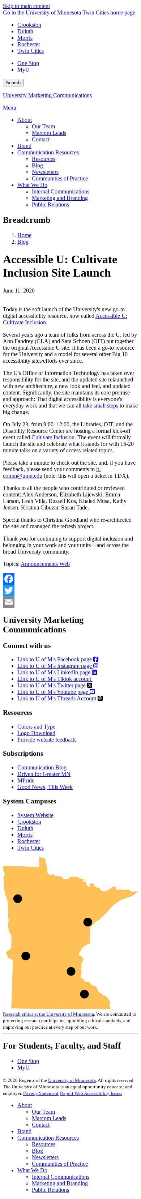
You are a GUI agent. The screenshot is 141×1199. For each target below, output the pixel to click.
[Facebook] (70, 579)
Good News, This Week (45, 787)
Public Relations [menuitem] (50, 204)
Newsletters (45, 1157)
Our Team (43, 1112)
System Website (35, 815)
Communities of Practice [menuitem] (60, 178)
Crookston (29, 25)
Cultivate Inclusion (52, 437)
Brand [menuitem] (24, 146)
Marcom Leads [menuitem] (49, 133)
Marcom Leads (49, 1118)
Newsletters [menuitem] (45, 172)
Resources (43, 1144)
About (24, 1105)
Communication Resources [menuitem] (48, 152)
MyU (23, 70)
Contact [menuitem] (41, 139)
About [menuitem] (24, 120)
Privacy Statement (41, 1093)
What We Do (32, 1170)
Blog (23, 242)
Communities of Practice (60, 1164)
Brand (24, 1131)
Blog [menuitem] (37, 165)
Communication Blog (42, 767)
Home (24, 235)
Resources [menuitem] (43, 159)
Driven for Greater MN (43, 774)
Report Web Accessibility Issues (91, 1093)
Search (13, 82)
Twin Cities (30, 51)
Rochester (28, 44)
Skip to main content (26, 6)
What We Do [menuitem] (32, 185)
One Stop (28, 63)
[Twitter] (70, 590)
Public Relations (50, 1190)
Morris (25, 38)
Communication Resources (48, 1138)
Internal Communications (60, 1177)
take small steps (100, 405)
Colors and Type (36, 727)
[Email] (70, 602)
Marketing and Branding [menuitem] (60, 198)
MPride (25, 780)
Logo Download (36, 733)
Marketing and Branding (60, 1183)
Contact (41, 1125)
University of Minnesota (72, 1080)
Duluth (25, 31)
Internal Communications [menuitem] (60, 191)
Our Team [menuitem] (43, 126)
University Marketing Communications (47, 95)
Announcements (40, 564)
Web (64, 564)
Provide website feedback (46, 740)
